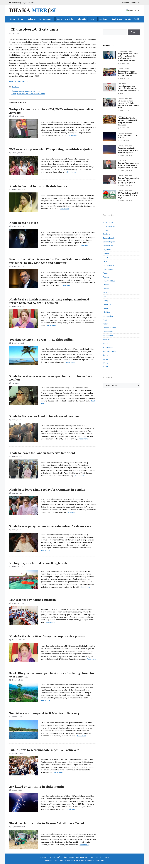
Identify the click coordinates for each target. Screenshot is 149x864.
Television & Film (109, 351)
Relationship (108, 335)
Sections (103, 19)
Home (12, 19)
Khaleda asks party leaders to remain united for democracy (50, 526)
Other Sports (108, 331)
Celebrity (32, 19)
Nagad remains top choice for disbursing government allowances (128, 88)
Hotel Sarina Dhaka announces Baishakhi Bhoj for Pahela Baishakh (127, 121)
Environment (108, 269)
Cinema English (109, 242)
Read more (73, 135)
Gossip (59, 19)
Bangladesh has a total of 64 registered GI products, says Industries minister (128, 57)
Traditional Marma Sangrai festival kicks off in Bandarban (127, 73)
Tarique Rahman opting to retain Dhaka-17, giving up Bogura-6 (128, 180)
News (20, 19)
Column (106, 253)
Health (105, 308)
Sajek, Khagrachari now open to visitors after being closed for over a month (51, 674)
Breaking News (109, 226)
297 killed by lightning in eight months (36, 786)
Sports (91, 19)
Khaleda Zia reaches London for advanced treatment (45, 416)
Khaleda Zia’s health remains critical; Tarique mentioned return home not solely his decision (49, 301)
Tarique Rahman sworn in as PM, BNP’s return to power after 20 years (51, 110)
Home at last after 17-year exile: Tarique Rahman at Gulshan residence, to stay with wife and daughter (51, 261)
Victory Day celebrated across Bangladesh (38, 563)
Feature (106, 277)
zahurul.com (99, 860)
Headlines (15, 87)
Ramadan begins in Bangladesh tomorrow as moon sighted (128, 150)
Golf (104, 296)
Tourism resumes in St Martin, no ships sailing (41, 339)
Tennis (105, 355)
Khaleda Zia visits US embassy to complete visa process (47, 636)
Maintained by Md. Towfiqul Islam (53, 857)
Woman (106, 363)
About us (125, 2)
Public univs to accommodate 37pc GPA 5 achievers (44, 750)
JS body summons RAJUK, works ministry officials (28, 94)
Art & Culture (124, 69)
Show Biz (82, 19)
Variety (128, 19)
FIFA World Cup (109, 281)
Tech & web (117, 19)
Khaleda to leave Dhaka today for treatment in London (47, 489)
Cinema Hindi (108, 246)
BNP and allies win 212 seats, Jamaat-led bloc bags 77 (128, 195)
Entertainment (45, 19)
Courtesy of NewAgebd (18, 81)
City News (123, 116)
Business (122, 84)
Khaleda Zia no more (23, 223)
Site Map (105, 857)
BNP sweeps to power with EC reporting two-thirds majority (50, 149)
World (136, 19)
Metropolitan (108, 316)
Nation (105, 324)
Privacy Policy (94, 857)
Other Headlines (125, 51)
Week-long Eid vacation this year (128, 136)
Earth (105, 261)
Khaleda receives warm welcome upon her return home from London (50, 377)
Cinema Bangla (109, 238)
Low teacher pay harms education (32, 600)
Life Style (69, 19)
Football (106, 288)
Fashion (106, 273)
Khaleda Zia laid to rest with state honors (38, 186)
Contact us (135, 2)
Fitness (106, 285)
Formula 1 (107, 292)
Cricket (105, 257)
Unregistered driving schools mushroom (26, 91)
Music (105, 320)
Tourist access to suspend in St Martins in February (44, 713)
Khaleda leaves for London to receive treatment (42, 453)
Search (134, 32)
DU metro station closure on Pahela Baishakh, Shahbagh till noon (128, 104)
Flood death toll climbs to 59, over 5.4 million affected (46, 823)
